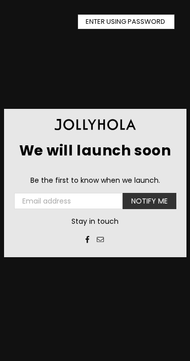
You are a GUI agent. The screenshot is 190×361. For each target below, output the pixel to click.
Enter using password (126, 21)
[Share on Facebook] (88, 239)
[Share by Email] (100, 239)
